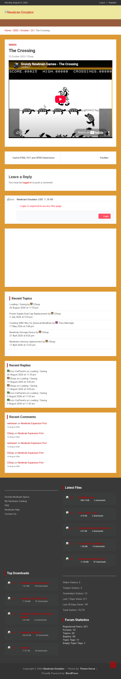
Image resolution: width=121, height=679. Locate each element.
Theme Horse (87, 668)
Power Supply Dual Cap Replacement (28, 313)
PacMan (104, 157)
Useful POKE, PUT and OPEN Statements (34, 157)
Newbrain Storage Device (22, 332)
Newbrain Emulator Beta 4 (34, 583)
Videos (13, 45)
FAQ (7, 505)
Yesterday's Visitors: (74, 593)
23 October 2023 (17, 56)
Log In (102, 2)
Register (112, 2)
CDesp (30, 56)
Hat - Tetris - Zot (88, 512)
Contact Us (10, 514)
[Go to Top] (113, 665)
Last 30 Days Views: (73, 604)
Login (106, 216)
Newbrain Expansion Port (34, 423)
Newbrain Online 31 (31, 632)
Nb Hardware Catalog (16, 501)
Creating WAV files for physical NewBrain (30, 323)
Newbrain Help (12, 509)
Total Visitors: (70, 610)
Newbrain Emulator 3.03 (91, 558)
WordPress (72, 673)
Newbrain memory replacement (25, 341)
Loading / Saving (18, 304)
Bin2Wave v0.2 (86, 497)
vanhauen (12, 423)
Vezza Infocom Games (91, 543)
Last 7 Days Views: (73, 599)
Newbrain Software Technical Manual (36, 615)
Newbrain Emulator (53, 668)
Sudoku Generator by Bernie (94, 528)
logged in (27, 182)
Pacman (24, 647)
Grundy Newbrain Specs (17, 496)
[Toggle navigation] (9, 23)
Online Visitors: (71, 582)
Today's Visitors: (72, 588)
